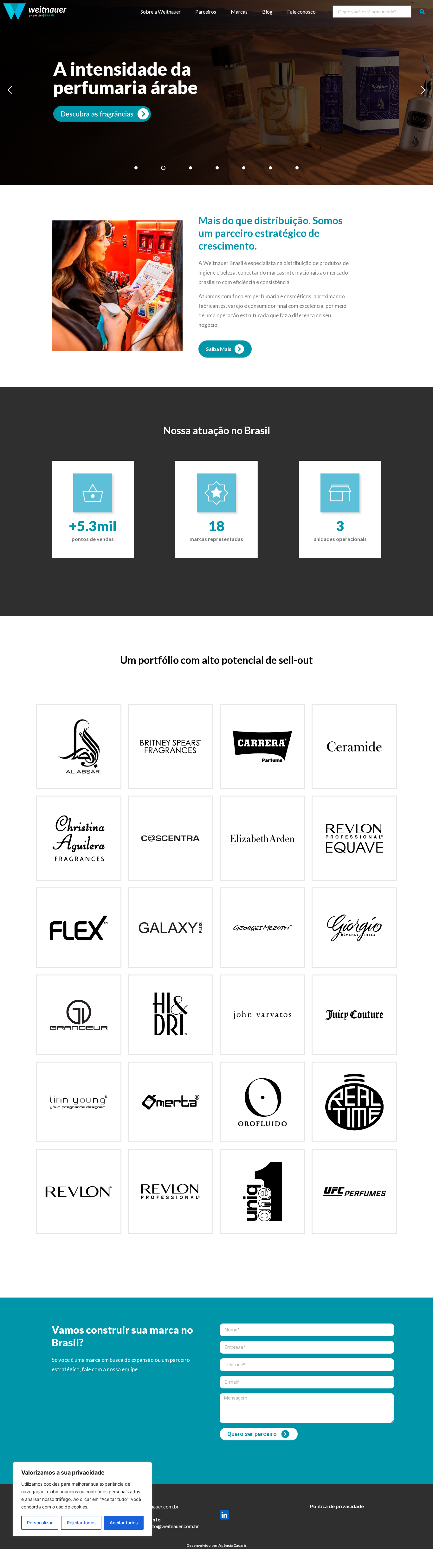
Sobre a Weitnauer (160, 12)
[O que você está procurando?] (372, 11)
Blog (267, 12)
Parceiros (205, 12)
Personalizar (40, 1522)
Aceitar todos (124, 1522)
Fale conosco (301, 12)
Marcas (239, 12)
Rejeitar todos (81, 1522)
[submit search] (422, 12)
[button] (10, 90)
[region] (82, 1499)
